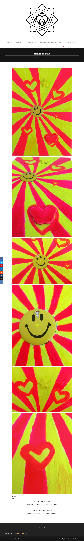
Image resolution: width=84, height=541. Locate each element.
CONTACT (19, 42)
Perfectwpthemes (74, 539)
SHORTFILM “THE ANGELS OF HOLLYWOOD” (51, 42)
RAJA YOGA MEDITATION (30, 42)
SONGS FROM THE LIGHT (71, 42)
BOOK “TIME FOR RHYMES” (53, 46)
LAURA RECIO (9, 42)
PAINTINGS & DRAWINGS (21, 46)
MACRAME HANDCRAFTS (37, 46)
